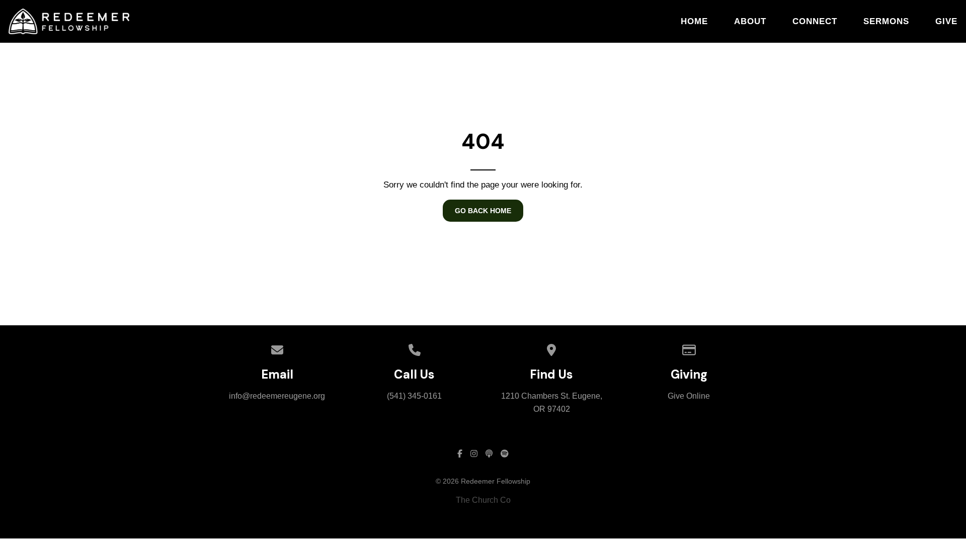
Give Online (689, 396)
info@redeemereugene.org (277, 396)
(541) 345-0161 (414, 396)
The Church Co (483, 500)
